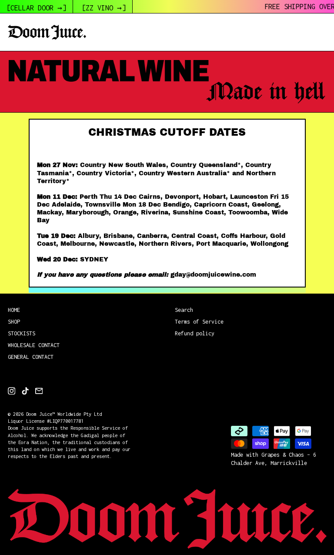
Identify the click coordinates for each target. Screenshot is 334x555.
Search (184, 310)
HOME (14, 310)
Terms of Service (199, 321)
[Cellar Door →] (36, 8)
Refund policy (194, 333)
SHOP (14, 321)
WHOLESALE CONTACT (34, 345)
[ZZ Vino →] (104, 8)
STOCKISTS (21, 333)
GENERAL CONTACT (30, 357)
